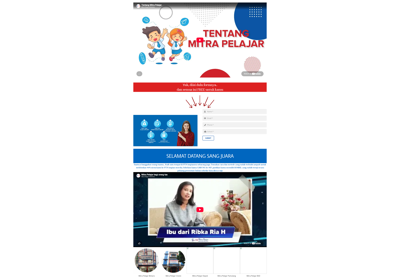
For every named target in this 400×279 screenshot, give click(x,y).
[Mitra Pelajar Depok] (200, 263)
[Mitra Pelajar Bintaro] (146, 263)
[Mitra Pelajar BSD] (253, 263)
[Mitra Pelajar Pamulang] (226, 263)
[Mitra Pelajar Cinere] (173, 263)
